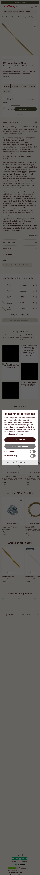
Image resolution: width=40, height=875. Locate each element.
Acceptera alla (20, 440)
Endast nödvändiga (20, 446)
